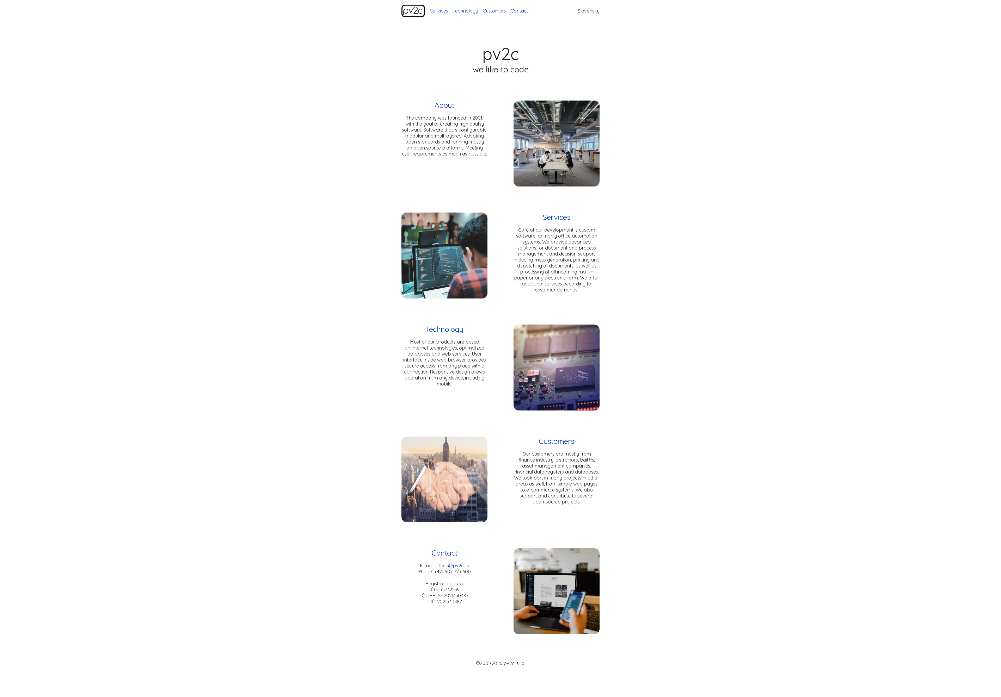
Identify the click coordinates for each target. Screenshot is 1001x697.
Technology (465, 11)
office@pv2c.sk (452, 566)
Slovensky (589, 11)
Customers (494, 11)
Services (439, 11)
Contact (519, 11)
